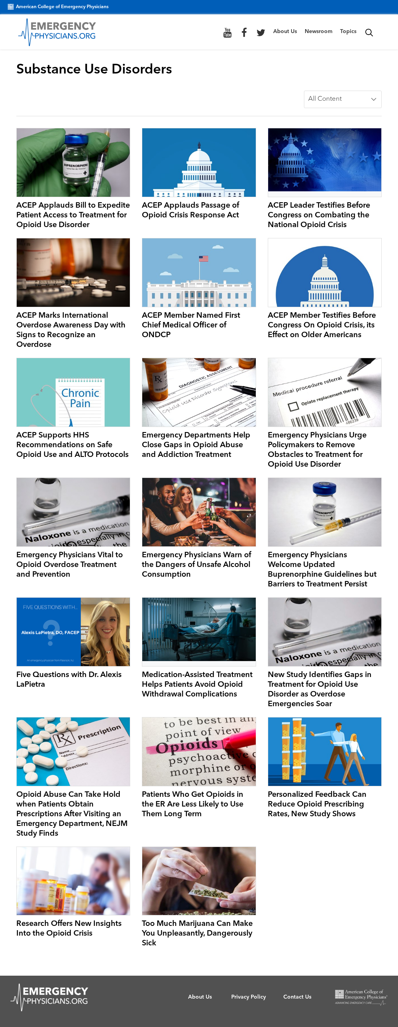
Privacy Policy (248, 997)
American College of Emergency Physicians (62, 7)
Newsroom (318, 31)
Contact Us (297, 997)
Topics (348, 31)
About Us (285, 31)
